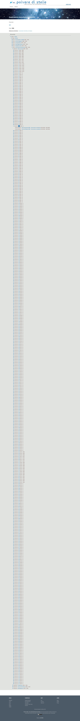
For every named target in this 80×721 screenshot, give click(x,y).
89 (18, 186)
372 (19, 615)
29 (18, 92)
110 (19, 218)
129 (19, 247)
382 (19, 630)
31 (18, 95)
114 (19, 224)
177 (19, 320)
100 (19, 203)
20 (18, 79)
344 (19, 573)
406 (19, 667)
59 (18, 141)
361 (19, 598)
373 (19, 617)
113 (19, 223)
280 (19, 476)
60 (18, 142)
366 (19, 606)
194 (19, 345)
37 (18, 104)
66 (18, 151)
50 (18, 124)
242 (19, 418)
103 (19, 207)
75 (18, 165)
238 (19, 412)
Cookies (58, 701)
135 (19, 256)
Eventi (10, 704)
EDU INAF (42, 701)
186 (19, 333)
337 (19, 562)
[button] (10, 36)
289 (19, 489)
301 (19, 507)
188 (19, 336)
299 (19, 504)
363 (19, 601)
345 (19, 574)
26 (18, 88)
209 (19, 368)
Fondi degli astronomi (19, 44)
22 (18, 82)
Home (11, 6)
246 (19, 424)
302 (19, 509)
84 (18, 179)
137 (19, 259)
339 (19, 565)
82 (18, 176)
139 (19, 262)
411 (19, 674)
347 (19, 577)
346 (19, 576)
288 (19, 488)
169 (19, 307)
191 (19, 341)
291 (19, 492)
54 (18, 133)
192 (19, 342)
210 (19, 370)
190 (19, 339)
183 (19, 329)
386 (19, 636)
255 (19, 438)
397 (19, 653)
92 (18, 191)
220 (19, 385)
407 (19, 668)
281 (19, 477)
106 (19, 212)
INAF (41, 700)
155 (19, 286)
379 (19, 626)
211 (19, 371)
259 (19, 444)
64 (18, 148)
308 (19, 518)
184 (19, 330)
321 (19, 538)
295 (19, 498)
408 (19, 670)
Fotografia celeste (18, 45)
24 (18, 85)
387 (19, 638)
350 (19, 582)
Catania (15, 36)
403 (19, 662)
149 (19, 277)
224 (19, 391)
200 (19, 354)
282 (19, 479)
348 (19, 579)
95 (18, 195)
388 (19, 639)
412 (19, 676)
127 (19, 244)
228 (19, 397)
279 (19, 474)
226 (19, 394)
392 (19, 645)
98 (18, 200)
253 (19, 435)
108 (19, 215)
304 (19, 512)
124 (19, 239)
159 (19, 292)
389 (19, 641)
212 (19, 373)
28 (18, 91)
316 (19, 530)
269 (19, 459)
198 (19, 351)
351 (19, 583)
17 (18, 74)
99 (18, 201)
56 (18, 136)
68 (18, 154)
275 (19, 468)
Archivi (10, 701)
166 (19, 303)
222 (19, 388)
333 (19, 556)
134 (19, 254)
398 (19, 654)
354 (19, 588)
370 (19, 612)
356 (19, 591)
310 (19, 521)
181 (19, 326)
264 (19, 451)
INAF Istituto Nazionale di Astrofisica (46, 711)
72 (18, 160)
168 (19, 306)
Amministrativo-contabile (19, 39)
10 (18, 63)
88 (18, 185)
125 (19, 241)
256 (19, 439)
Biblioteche (10, 700)
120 (19, 233)
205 (19, 362)
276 (19, 470)
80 (18, 173)
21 (18, 80)
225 (19, 392)
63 (18, 147)
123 (19, 238)
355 (19, 589)
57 (18, 138)
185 (19, 332)
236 (19, 409)
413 (19, 677)
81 (18, 174)
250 (19, 430)
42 (18, 112)
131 (19, 250)
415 (19, 680)
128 (19, 245)
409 (19, 671)
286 (19, 485)
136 (19, 257)
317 (19, 532)
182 (19, 327)
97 (18, 198)
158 (19, 291)
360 (19, 597)
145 (19, 271)
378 (19, 624)
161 (19, 295)
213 (19, 374)
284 (19, 482)
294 (19, 497)
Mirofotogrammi (20, 688)
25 (18, 86)
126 (19, 242)
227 (19, 395)
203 (19, 359)
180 (19, 324)
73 (18, 162)
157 (19, 289)
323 (19, 541)
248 (19, 427)
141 (19, 265)
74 (18, 163)
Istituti (16, 6)
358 (19, 594)
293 (19, 495)
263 (19, 450)
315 (19, 529)
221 (19, 386)
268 (19, 457)
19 (18, 77)
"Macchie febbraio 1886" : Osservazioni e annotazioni (31, 129)
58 (18, 139)
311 (19, 523)
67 (18, 153)
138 (19, 260)
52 (18, 130)
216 (19, 379)
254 (19, 436)
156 (19, 288)
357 (19, 592)
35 (18, 101)
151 (19, 280)
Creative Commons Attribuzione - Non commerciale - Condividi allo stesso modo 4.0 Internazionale (41, 713)
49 (18, 123)
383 (19, 632)
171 (19, 310)
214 (19, 376)
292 (19, 494)
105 (19, 210)
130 (19, 248)
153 (19, 283)
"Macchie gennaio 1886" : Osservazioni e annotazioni (31, 127)
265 (19, 453)
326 (19, 545)
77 (18, 168)
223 (19, 389)
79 (18, 171)
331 (19, 553)
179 (19, 323)
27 (18, 89)
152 (19, 282)
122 (19, 236)
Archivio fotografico (18, 41)
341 (19, 568)
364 (19, 603)
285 (19, 483)
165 (19, 301)
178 (19, 321)
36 (18, 103)
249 (19, 429)
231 (19, 401)
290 (19, 491)
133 (19, 253)
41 (18, 110)
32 (18, 97)
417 (19, 683)
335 (19, 559)
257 (19, 441)
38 (18, 106)
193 (19, 344)
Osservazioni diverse (21, 686)
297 (19, 501)
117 (19, 229)
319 (19, 535)
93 (18, 192)
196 (19, 348)
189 (19, 338)
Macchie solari (20, 48)
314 (19, 527)
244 (19, 421)
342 (19, 570)
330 (19, 551)
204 (19, 360)
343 (19, 571)
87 (18, 183)
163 (19, 298)
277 (19, 471)
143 (19, 268)
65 (18, 150)
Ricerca (10, 705)
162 (19, 297)
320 (19, 536)
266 (19, 454)
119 (19, 232)
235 (19, 407)
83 (18, 177)
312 (19, 524)
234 (19, 406)
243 (19, 420)
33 (18, 98)
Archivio (16, 38)
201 (19, 356)
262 (19, 448)
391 (19, 644)
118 (19, 230)
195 (19, 347)
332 (19, 554)
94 (18, 194)
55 (18, 135)
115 (19, 226)
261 (19, 447)
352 (19, 585)
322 (19, 539)
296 (19, 500)
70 (18, 157)
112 (19, 221)
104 (19, 209)
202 (19, 357)
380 (19, 627)
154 (19, 285)
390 (19, 642)
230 (19, 400)
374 (19, 618)
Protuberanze (20, 685)
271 (19, 462)
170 (19, 309)
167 (19, 304)
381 (19, 629)
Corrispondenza (18, 42)
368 (19, 609)
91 (18, 189)
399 (19, 656)
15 (18, 71)
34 (18, 100)
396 (19, 651)
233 (19, 404)
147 (19, 274)
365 (19, 604)
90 (18, 188)
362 (19, 600)
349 (19, 580)
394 (19, 648)
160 (19, 294)
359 (19, 595)
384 (19, 633)
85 (18, 180)
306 (19, 515)
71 (18, 159)
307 (19, 517)
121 (19, 235)
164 (19, 300)
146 (19, 273)
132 (19, 251)
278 (19, 473)
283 (19, 480)
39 (18, 107)
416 (19, 682)
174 (19, 315)
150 (19, 279)
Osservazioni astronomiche (20, 47)
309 (19, 520)
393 (19, 647)
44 (18, 115)
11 (18, 65)
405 (19, 665)
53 (18, 132)
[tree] (33, 362)
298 (19, 503)
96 (18, 197)
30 (18, 94)
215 (19, 377)
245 (19, 423)
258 (19, 442)
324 (19, 542)
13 (18, 68)
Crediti (58, 700)
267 (19, 456)
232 (19, 403)
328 (19, 548)
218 (19, 382)
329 (19, 550)
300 (19, 506)
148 (19, 276)
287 (19, 486)
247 (19, 426)
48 (18, 121)
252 (19, 433)
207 (19, 365)
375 (19, 620)
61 (18, 144)
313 (19, 526)
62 (18, 145)
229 (19, 398)
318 (19, 533)
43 (18, 113)
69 (18, 156)
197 (19, 350)
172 (19, 312)
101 (19, 204)
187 (19, 335)
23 (18, 83)
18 (18, 76)
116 (19, 227)
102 (19, 206)
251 (19, 432)
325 (19, 544)
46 (18, 118)
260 (19, 445)
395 (19, 650)
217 (19, 380)
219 (19, 383)
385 (19, 635)
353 (19, 586)
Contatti (10, 706)
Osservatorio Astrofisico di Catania (25, 30)
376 (19, 621)
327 (19, 547)
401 (19, 659)
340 (19, 567)
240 (19, 415)
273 (19, 465)
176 (19, 318)
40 (18, 109)
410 (19, 673)
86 (18, 182)
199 (19, 353)
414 (19, 679)
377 (19, 623)
